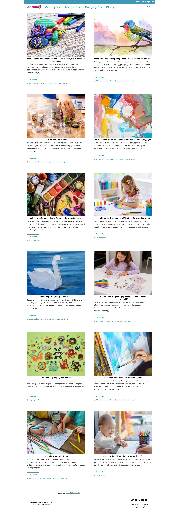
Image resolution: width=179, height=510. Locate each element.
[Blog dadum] (34, 7)
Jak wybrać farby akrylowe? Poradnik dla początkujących (56, 218)
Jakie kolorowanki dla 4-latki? (56, 456)
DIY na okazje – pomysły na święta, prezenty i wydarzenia (48, 478)
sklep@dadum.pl (139, 507)
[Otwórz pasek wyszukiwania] (148, 7)
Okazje (110, 7)
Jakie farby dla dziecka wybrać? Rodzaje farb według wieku (123, 218)
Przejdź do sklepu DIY (144, 2)
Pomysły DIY (93, 7)
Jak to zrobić (73, 7)
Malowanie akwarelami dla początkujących (123, 378)
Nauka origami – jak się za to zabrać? (56, 297)
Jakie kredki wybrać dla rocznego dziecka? (122, 456)
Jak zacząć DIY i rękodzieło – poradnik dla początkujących (49, 162)
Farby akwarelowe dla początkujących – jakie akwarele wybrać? (122, 59)
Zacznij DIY (53, 7)
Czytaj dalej (33, 80)
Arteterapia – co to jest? (56, 139)
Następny (75, 492)
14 (67, 492)
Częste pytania (34, 240)
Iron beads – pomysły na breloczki (56, 378)
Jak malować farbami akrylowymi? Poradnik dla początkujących (122, 139)
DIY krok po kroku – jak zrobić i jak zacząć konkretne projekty (50, 83)
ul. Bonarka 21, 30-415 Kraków (139, 505)
